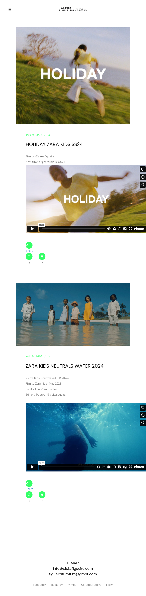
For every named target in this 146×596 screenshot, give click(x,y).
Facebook (39, 584)
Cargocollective (91, 584)
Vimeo (72, 584)
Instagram (57, 584)
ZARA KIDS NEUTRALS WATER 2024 (65, 366)
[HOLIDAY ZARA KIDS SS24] (73, 75)
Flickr (109, 584)
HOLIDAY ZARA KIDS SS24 (54, 144)
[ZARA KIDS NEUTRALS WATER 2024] (73, 314)
